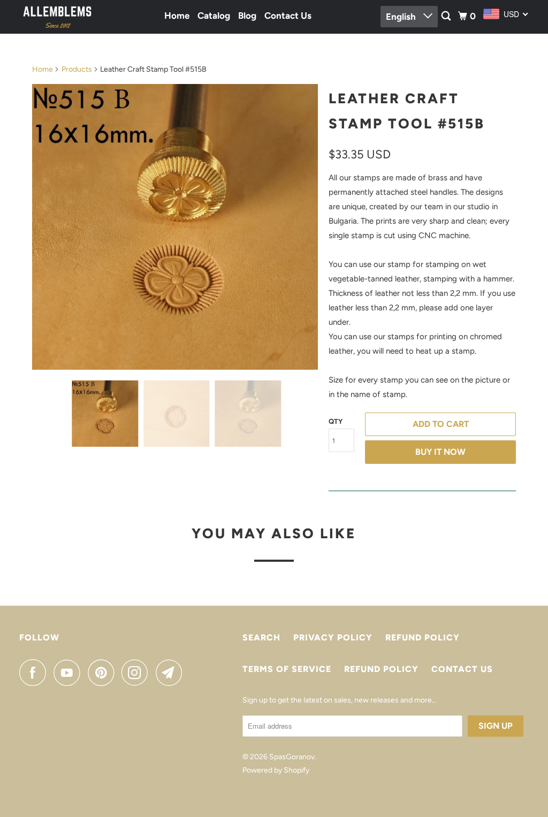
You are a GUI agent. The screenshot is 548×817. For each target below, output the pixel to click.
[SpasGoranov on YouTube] (70, 672)
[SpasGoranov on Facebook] (35, 672)
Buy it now (440, 452)
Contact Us (287, 15)
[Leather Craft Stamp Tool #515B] (175, 227)
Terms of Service (286, 669)
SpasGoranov (292, 756)
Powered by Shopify (275, 770)
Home (176, 15)
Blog (247, 15)
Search (261, 637)
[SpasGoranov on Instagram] (137, 672)
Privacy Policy (332, 637)
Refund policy (422, 637)
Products (77, 69)
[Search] (446, 16)
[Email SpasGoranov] (172, 672)
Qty (335, 421)
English (402, 16)
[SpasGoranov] (57, 17)
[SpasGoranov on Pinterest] (103, 672)
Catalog (213, 15)
